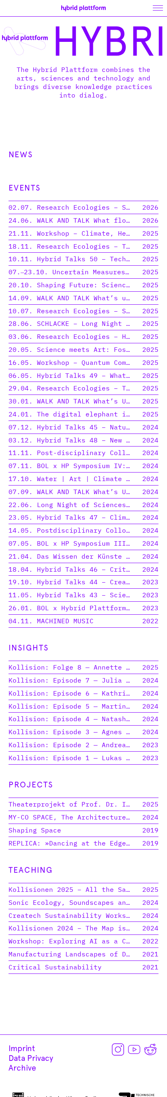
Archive (22, 1068)
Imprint (22, 1048)
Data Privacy (31, 1058)
